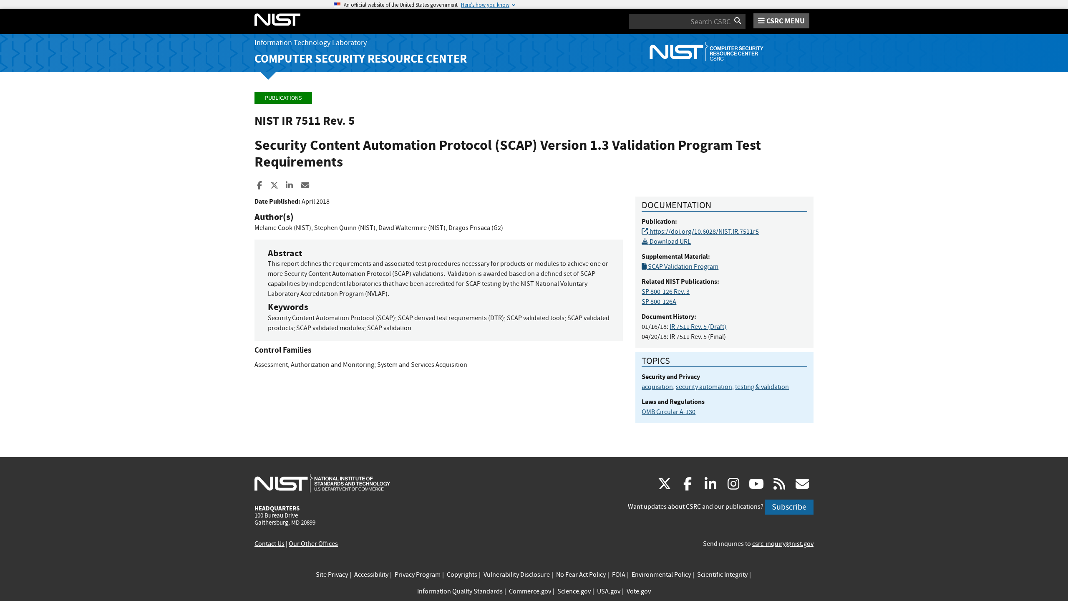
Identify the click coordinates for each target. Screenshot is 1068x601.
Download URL (669, 241)
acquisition (657, 387)
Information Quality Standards (460, 591)
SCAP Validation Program (682, 267)
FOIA (618, 575)
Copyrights (462, 575)
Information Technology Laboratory (310, 43)
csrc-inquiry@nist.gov (783, 544)
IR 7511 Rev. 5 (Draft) (698, 327)
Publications (283, 98)
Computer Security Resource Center (360, 58)
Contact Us (269, 544)
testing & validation (762, 387)
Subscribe (789, 507)
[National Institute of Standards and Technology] (322, 483)
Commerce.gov (530, 591)
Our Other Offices (313, 544)
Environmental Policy (661, 575)
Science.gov (574, 591)
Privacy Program (418, 575)
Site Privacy (332, 575)
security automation (704, 387)
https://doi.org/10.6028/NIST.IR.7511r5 (703, 231)
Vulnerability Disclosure (517, 575)
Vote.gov (639, 591)
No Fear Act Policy (581, 575)
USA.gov (608, 591)
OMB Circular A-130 (668, 412)
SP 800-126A (659, 302)
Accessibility (371, 575)
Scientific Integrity (722, 575)
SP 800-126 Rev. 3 (666, 292)
